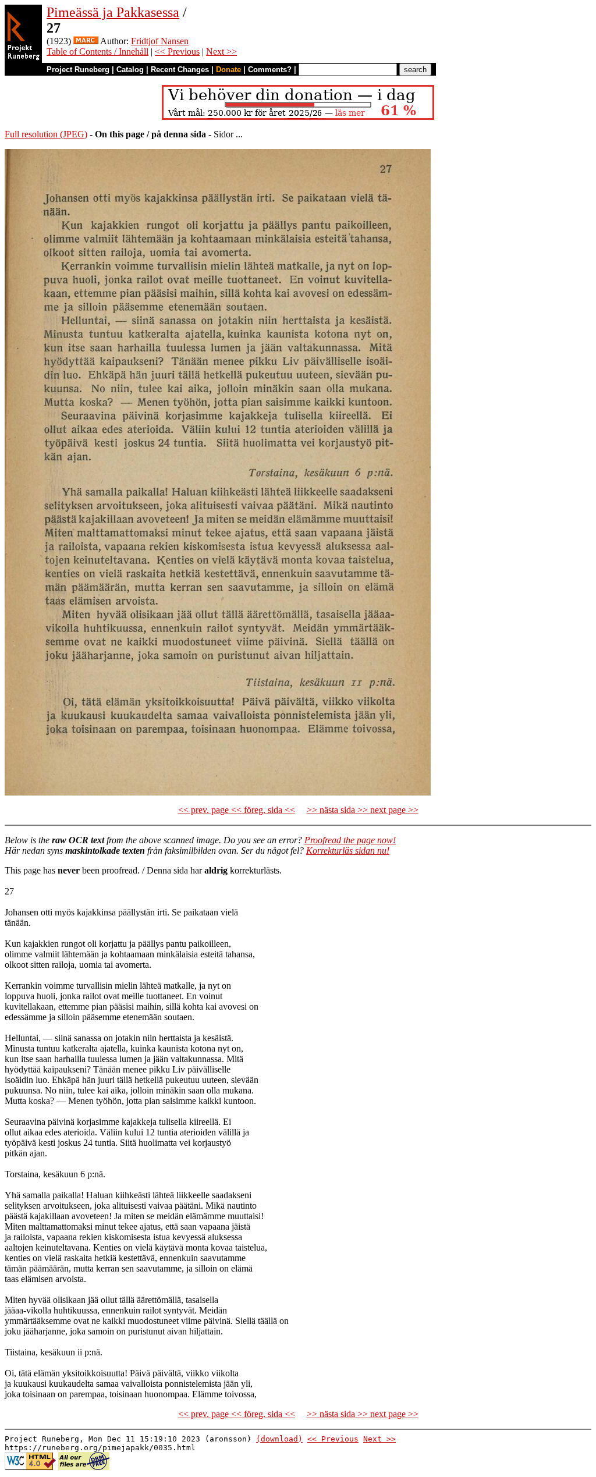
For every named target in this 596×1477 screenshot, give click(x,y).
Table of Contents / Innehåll (97, 51)
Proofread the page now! (350, 840)
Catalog (130, 69)
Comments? (270, 69)
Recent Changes (180, 69)
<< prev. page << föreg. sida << (236, 810)
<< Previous (177, 51)
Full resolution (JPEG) (46, 134)
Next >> (221, 51)
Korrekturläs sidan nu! (347, 850)
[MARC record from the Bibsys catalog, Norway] (85, 41)
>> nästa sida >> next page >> (362, 810)
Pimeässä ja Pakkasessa (113, 12)
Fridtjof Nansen (160, 41)
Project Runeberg (78, 69)
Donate (228, 69)
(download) (279, 1439)
